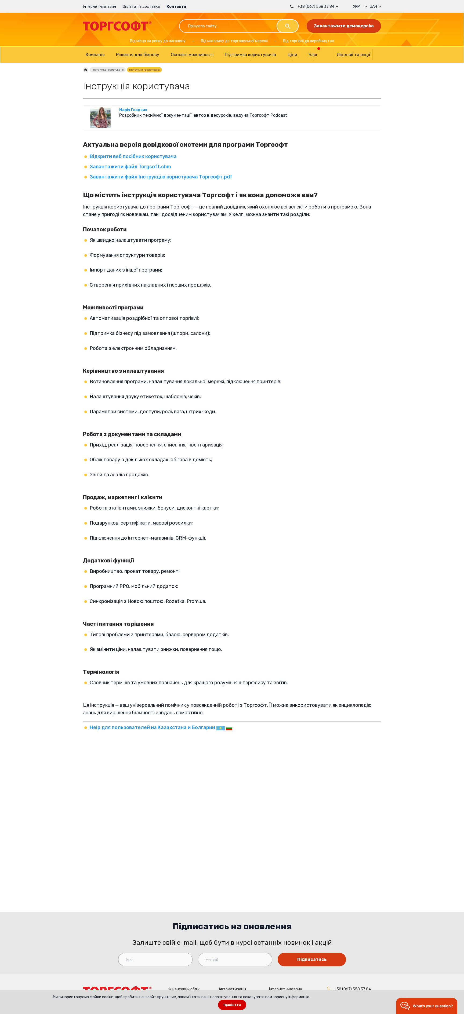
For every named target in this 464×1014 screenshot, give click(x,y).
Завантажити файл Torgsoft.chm (130, 167)
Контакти (176, 6)
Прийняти (232, 1005)
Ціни (292, 54)
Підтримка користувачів (250, 54)
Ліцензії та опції (353, 54)
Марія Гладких (133, 110)
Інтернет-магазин (99, 6)
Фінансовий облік (184, 989)
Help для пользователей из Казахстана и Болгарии (153, 727)
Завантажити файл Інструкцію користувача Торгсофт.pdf (161, 177)
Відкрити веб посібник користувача (133, 156)
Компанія (95, 54)
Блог (313, 54)
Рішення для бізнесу (137, 54)
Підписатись (312, 959)
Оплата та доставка (141, 6)
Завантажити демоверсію (344, 25)
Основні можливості (192, 54)
